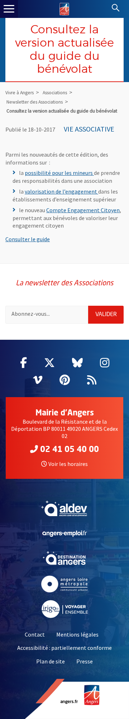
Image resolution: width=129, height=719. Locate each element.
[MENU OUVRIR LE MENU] (9, 9)
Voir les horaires (68, 463)
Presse (84, 661)
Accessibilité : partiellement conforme (64, 647)
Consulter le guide (27, 239)
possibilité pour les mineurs (59, 172)
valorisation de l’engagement (61, 191)
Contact (35, 634)
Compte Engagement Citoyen (83, 210)
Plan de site (50, 661)
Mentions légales (77, 634)
